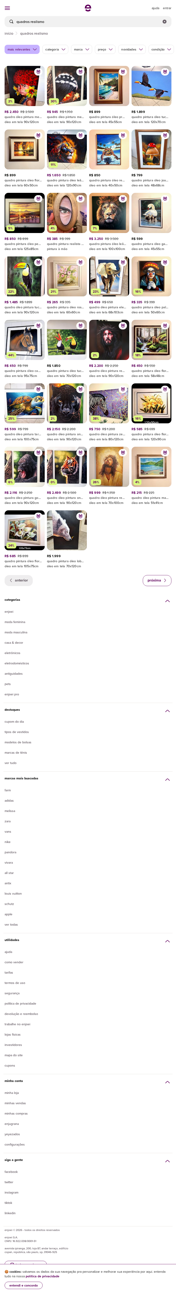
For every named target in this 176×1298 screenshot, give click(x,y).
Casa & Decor (14, 642)
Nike (8, 842)
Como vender (14, 962)
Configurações (15, 1144)
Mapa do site (14, 1055)
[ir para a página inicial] (88, 10)
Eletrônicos (12, 653)
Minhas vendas (15, 1103)
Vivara (9, 862)
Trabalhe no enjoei (17, 1024)
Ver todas (11, 924)
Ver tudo (10, 763)
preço (102, 49)
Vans (8, 831)
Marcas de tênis (16, 752)
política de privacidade (42, 1276)
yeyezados (12, 1134)
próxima (155, 580)
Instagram (11, 1192)
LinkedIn (10, 1213)
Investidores (13, 1044)
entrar (167, 8)
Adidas (9, 800)
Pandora (10, 852)
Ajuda (8, 952)
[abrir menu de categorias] (7, 8)
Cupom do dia (14, 721)
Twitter (9, 1182)
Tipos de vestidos (17, 732)
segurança (12, 993)
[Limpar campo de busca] (164, 21)
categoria (52, 49)
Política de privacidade (20, 1003)
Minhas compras (16, 1113)
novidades (128, 49)
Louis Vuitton (13, 893)
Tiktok (8, 1202)
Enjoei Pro (12, 694)
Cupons (10, 1065)
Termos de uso (15, 983)
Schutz (9, 904)
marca (78, 49)
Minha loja (12, 1092)
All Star (9, 873)
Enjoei (9, 611)
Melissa (10, 811)
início (9, 33)
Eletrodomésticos (17, 663)
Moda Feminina (15, 622)
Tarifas (9, 972)
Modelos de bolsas (18, 742)
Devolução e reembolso (21, 1013)
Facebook (11, 1171)
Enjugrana (12, 1123)
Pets (8, 684)
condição (158, 49)
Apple (8, 914)
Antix (8, 883)
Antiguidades (14, 673)
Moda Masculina (16, 632)
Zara (8, 821)
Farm (8, 790)
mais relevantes (19, 49)
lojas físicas (13, 1034)
